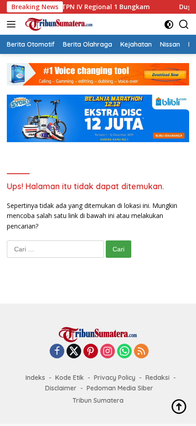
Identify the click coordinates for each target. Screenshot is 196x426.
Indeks (35, 377)
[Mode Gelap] (169, 24)
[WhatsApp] (124, 352)
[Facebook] (57, 352)
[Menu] (13, 24)
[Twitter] (74, 352)
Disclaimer (61, 388)
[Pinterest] (90, 352)
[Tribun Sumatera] (57, 24)
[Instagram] (107, 352)
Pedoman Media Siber (120, 388)
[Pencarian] (184, 24)
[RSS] (141, 352)
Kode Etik (69, 377)
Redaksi (157, 377)
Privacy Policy (114, 377)
